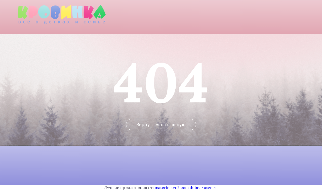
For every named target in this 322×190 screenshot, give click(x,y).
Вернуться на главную (161, 124)
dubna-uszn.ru (204, 187)
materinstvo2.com (172, 187)
